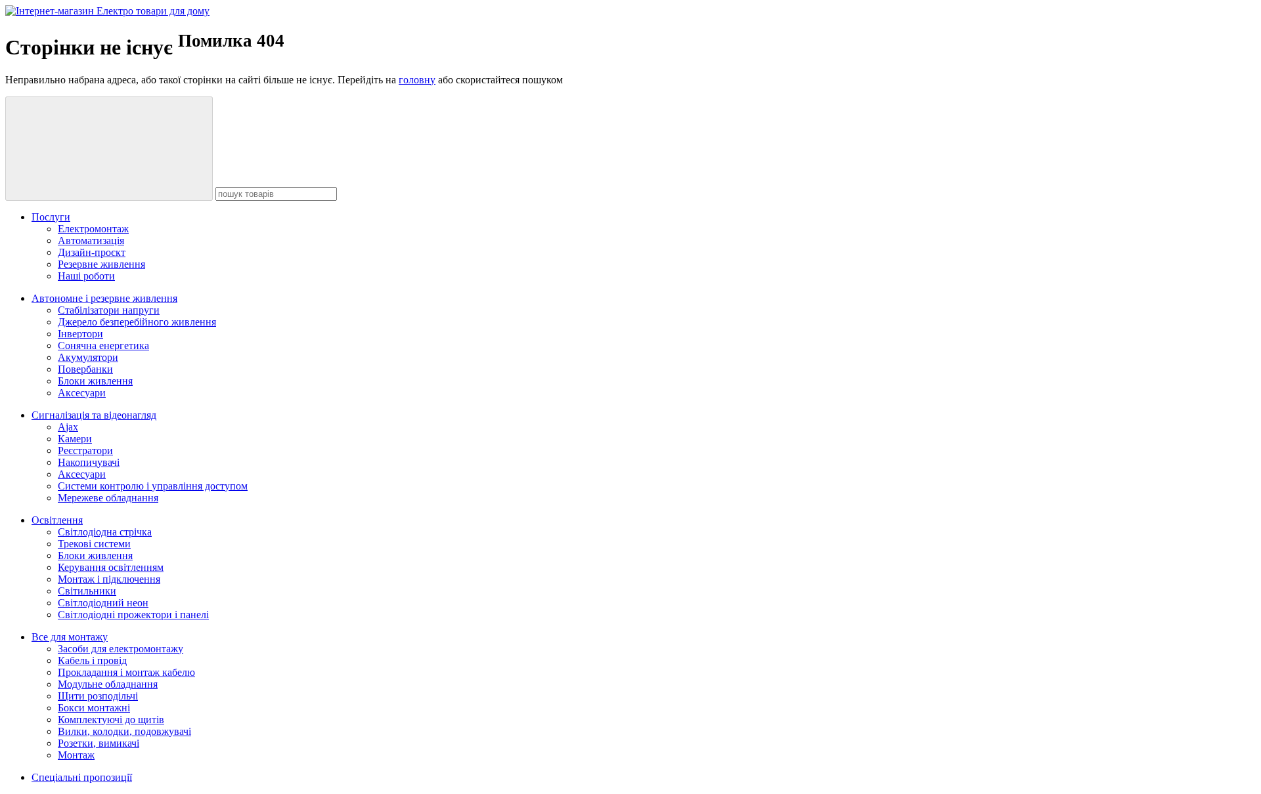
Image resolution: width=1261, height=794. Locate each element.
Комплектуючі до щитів (111, 719)
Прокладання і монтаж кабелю (126, 672)
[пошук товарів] (109, 148)
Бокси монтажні (94, 707)
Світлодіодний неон (103, 602)
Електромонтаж (93, 228)
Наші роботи (86, 276)
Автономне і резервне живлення (104, 298)
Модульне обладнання (108, 684)
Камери (75, 438)
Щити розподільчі (98, 695)
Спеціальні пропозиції (82, 777)
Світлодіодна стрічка (105, 531)
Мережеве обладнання (108, 497)
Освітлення (57, 520)
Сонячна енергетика (103, 345)
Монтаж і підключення (109, 579)
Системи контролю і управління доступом (153, 485)
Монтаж (76, 755)
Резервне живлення (101, 264)
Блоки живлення (95, 381)
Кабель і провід (92, 660)
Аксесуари (82, 392)
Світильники (87, 590)
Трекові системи (94, 543)
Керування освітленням (111, 567)
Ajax (68, 426)
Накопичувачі (89, 462)
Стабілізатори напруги (109, 310)
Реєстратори (85, 450)
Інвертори (80, 333)
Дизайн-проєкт (91, 252)
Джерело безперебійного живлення (137, 321)
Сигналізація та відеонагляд (94, 415)
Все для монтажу (70, 636)
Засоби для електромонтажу (120, 648)
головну (417, 79)
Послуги (51, 216)
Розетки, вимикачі (98, 743)
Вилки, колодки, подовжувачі (124, 731)
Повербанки (85, 369)
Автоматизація (91, 240)
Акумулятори (88, 357)
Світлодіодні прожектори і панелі (133, 614)
